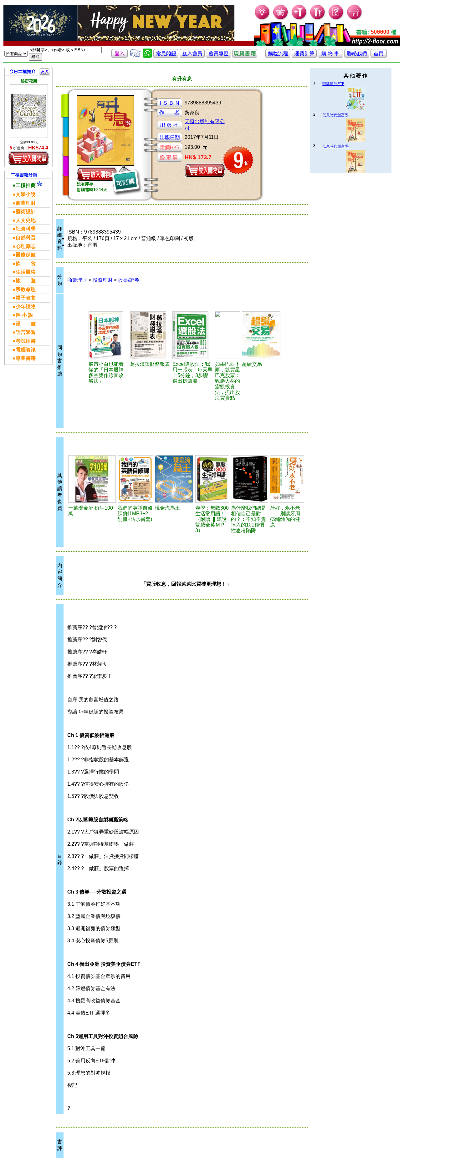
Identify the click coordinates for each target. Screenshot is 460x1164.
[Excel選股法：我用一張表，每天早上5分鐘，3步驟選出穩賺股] (192, 335)
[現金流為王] (174, 479)
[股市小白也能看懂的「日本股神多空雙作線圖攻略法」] (108, 335)
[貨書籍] (244, 56)
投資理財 (103, 280)
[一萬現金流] (92, 479)
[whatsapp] (147, 56)
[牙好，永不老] (287, 479)
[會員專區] (218, 56)
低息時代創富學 (335, 115)
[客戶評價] (135, 56)
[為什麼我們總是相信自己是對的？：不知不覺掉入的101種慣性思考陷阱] (249, 479)
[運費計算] (304, 56)
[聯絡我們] (356, 56)
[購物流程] (277, 56)
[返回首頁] (379, 56)
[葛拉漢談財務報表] (150, 335)
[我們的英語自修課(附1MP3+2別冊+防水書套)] (135, 479)
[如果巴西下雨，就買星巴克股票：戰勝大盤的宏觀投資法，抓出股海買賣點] (227, 335)
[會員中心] (317, 19)
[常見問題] (336, 19)
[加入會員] (299, 19)
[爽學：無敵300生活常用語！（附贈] (212, 479)
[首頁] (354, 19)
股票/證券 (128, 280)
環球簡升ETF (333, 84)
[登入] (119, 56)
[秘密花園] (29, 111)
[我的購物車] (280, 19)
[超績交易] (263, 335)
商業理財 (77, 280)
